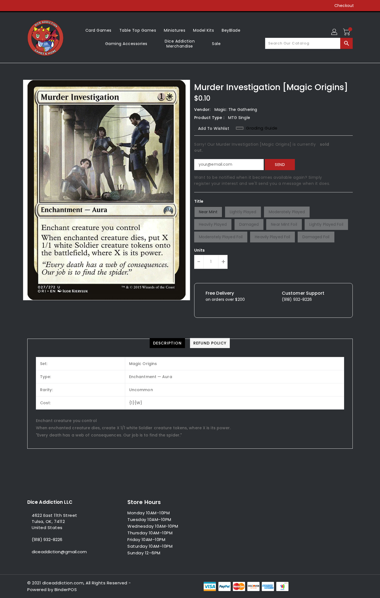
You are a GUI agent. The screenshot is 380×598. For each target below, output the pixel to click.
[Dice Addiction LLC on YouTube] (51, 5)
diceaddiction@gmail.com (59, 552)
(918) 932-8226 (47, 539)
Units (199, 250)
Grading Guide (262, 128)
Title (199, 201)
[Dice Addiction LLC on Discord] (62, 5)
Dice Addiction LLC (49, 502)
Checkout (344, 5)
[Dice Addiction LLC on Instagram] (40, 5)
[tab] (167, 343)
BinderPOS (66, 589)
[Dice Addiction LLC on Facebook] (19, 5)
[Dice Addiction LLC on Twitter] (30, 5)
